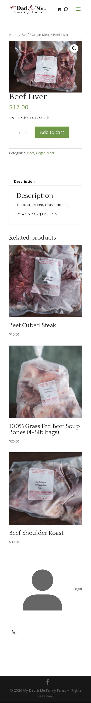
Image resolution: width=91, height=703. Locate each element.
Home (13, 34)
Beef (25, 34)
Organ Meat (41, 34)
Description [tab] (24, 181)
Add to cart (52, 132)
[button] (74, 48)
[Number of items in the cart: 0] (13, 632)
